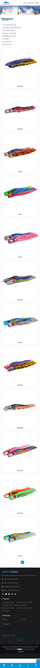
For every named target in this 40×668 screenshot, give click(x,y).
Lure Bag (5, 39)
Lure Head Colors (8, 30)
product (36, 666)
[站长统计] (19, 649)
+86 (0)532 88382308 (11, 579)
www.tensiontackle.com (12, 590)
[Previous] (6, 562)
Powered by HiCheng (28, 649)
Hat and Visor (7, 41)
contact (12, 666)
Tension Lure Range (9, 33)
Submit (20, 640)
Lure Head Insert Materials (11, 27)
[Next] (32, 562)
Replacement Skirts (9, 36)
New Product (6, 44)
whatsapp (20, 666)
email (4, 666)
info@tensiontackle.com (12, 586)
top (28, 666)
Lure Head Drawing (9, 25)
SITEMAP (21, 651)
